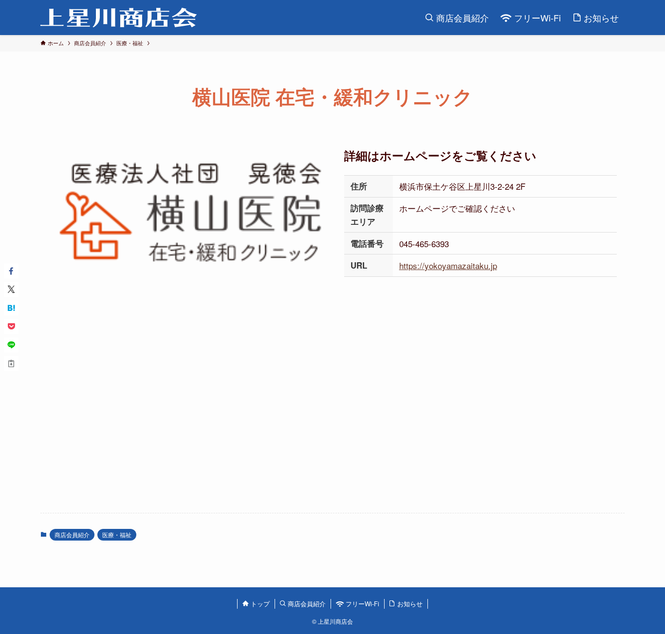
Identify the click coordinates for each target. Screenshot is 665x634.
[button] (11, 271)
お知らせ (409, 603)
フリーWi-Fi (361, 603)
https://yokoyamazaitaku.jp (448, 265)
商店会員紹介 (72, 534)
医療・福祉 (116, 534)
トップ (259, 603)
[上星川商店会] (118, 17)
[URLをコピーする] (11, 363)
